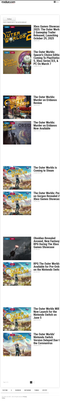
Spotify (44, 390)
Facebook (18, 390)
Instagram (27, 390)
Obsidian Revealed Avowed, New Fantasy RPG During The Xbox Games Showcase (46, 242)
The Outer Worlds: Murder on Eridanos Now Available (45, 125)
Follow (9, 19)
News (12, 27)
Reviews (13, 97)
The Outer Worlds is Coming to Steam (45, 169)
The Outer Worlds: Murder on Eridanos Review (45, 100)
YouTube (5, 390)
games (7, 27)
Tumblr (36, 390)
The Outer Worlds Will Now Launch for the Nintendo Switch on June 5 (46, 313)
